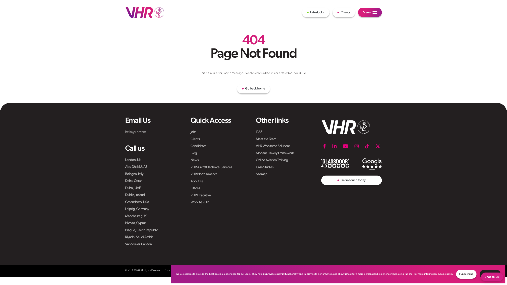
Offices (195, 188)
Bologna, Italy (134, 174)
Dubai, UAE (133, 188)
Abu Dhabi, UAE (136, 167)
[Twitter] (377, 146)
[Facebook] (324, 146)
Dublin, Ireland (135, 195)
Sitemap (261, 174)
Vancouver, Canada (138, 244)
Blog (194, 153)
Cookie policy (445, 274)
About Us (197, 181)
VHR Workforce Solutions (273, 146)
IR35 (259, 132)
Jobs (193, 132)
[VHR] (145, 12)
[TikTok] (367, 146)
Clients (195, 139)
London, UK (133, 160)
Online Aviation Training (272, 160)
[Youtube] (345, 146)
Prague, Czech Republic (141, 230)
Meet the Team (266, 139)
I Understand (466, 274)
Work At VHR (200, 202)
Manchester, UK (135, 216)
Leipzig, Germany (137, 209)
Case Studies (264, 167)
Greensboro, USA (137, 202)
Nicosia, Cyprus (135, 223)
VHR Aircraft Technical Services (211, 167)
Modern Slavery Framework (275, 153)
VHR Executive (201, 195)
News (194, 160)
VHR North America (204, 174)
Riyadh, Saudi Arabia (139, 237)
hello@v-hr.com (135, 132)
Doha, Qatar (133, 181)
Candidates (198, 146)
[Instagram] (357, 146)
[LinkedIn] (334, 146)
